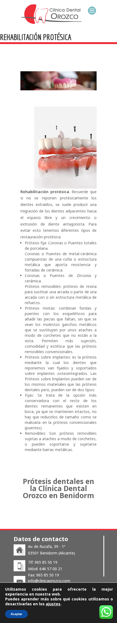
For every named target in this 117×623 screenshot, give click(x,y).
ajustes (53, 604)
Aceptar (16, 614)
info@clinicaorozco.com (49, 580)
